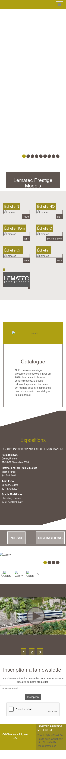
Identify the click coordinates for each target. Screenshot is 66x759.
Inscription (33, 697)
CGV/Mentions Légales (15, 734)
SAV (15, 738)
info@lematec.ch (46, 746)
